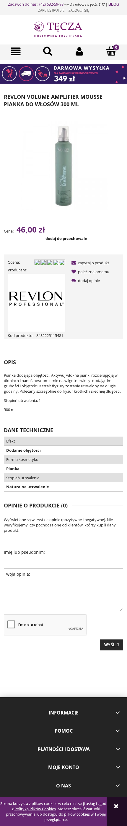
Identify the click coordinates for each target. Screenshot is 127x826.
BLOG (113, 4)
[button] (16, 51)
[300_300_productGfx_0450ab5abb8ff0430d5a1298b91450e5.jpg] (63, 165)
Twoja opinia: (17, 574)
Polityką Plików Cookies (35, 808)
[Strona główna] (63, 28)
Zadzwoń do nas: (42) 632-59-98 (36, 4)
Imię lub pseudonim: (24, 552)
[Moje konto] (79, 51)
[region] (63, 73)
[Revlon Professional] (36, 302)
